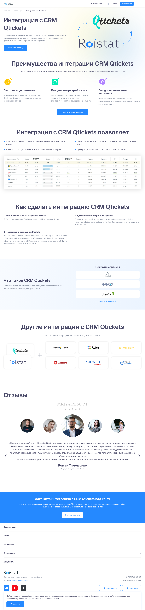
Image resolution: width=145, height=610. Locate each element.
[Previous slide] (6, 455)
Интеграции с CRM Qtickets (36, 11)
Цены (6, 536)
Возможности (10, 527)
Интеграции (17, 11)
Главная (7, 11)
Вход (115, 4)
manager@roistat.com (132, 580)
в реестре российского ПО (20, 581)
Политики (54, 599)
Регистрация (127, 4)
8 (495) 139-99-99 (98, 4)
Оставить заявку (15, 48)
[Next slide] (139, 455)
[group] (27, 425)
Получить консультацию (72, 112)
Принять (15, 604)
